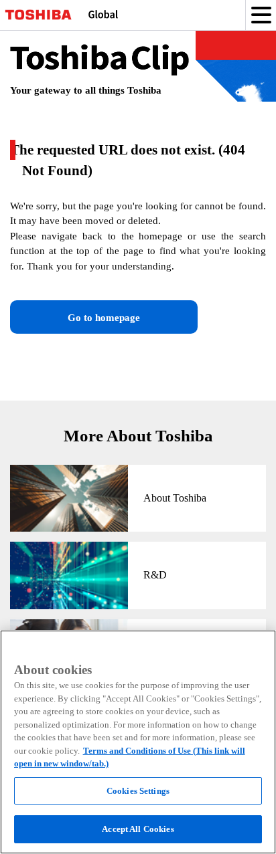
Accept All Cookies (138, 829)
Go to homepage (104, 317)
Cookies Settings (138, 791)
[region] (138, 742)
